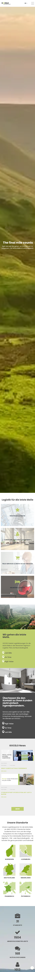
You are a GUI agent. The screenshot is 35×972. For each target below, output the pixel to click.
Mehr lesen (3, 771)
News (17, 259)
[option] (17, 250)
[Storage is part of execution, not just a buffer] (17, 779)
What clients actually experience (14, 768)
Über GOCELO (17, 254)
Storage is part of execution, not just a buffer (16, 793)
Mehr (17, 809)
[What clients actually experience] (17, 755)
